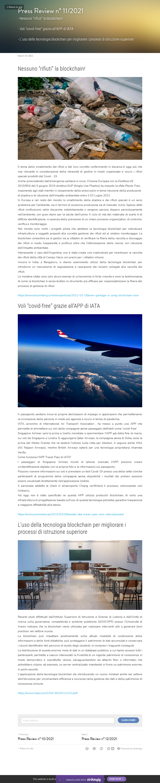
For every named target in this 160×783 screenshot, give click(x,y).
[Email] (108, 748)
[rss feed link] (112, 748)
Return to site (15, 7)
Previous (24, 734)
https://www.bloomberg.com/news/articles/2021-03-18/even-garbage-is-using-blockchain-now (78, 295)
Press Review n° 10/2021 (36, 738)
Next (84, 734)
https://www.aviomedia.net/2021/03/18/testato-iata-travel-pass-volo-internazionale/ (71, 514)
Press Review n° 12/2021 (99, 738)
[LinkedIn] (101, 748)
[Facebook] (87, 748)
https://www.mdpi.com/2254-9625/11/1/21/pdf (48, 693)
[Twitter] (94, 748)
